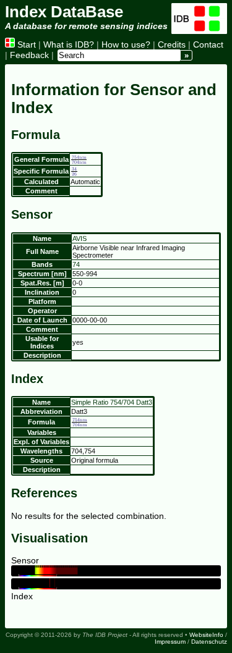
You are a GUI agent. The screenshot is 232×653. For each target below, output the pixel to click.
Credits (172, 44)
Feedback (29, 55)
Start (25, 44)
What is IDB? (68, 44)
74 (76, 264)
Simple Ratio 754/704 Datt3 (111, 402)
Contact (208, 44)
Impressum (170, 641)
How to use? (125, 44)
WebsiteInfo (206, 634)
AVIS (79, 238)
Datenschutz (209, 641)
